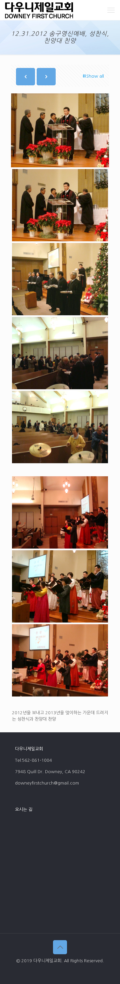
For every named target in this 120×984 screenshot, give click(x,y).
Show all (95, 76)
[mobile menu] (111, 10)
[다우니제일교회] (39, 10)
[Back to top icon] (60, 947)
